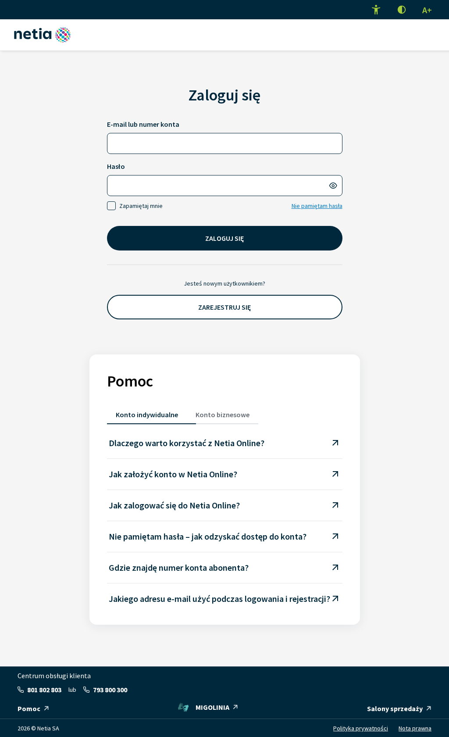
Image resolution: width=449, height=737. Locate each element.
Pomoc (29, 708)
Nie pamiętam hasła (317, 206)
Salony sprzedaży (395, 708)
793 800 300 (110, 689)
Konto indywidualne (147, 414)
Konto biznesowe (222, 414)
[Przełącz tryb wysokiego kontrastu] (401, 9)
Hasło (116, 166)
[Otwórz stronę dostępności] (376, 9)
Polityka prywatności (360, 728)
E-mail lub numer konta (143, 124)
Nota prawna (415, 728)
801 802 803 (44, 689)
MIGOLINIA (212, 707)
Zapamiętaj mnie (141, 206)
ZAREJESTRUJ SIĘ (224, 307)
